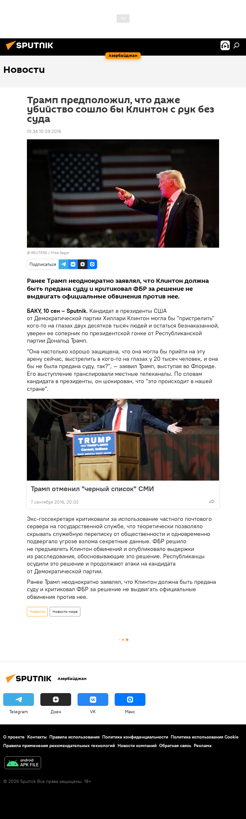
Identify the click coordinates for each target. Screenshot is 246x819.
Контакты (37, 737)
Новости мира (65, 611)
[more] (211, 501)
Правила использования (74, 737)
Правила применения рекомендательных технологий (59, 745)
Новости (37, 611)
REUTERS (39, 252)
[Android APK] (23, 763)
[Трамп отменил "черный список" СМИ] (123, 440)
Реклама (202, 745)
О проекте (14, 737)
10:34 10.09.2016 (44, 131)
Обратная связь (175, 745)
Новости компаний (137, 745)
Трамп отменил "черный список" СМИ (92, 488)
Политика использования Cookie (205, 737)
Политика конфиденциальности (135, 737)
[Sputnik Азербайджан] (31, 51)
